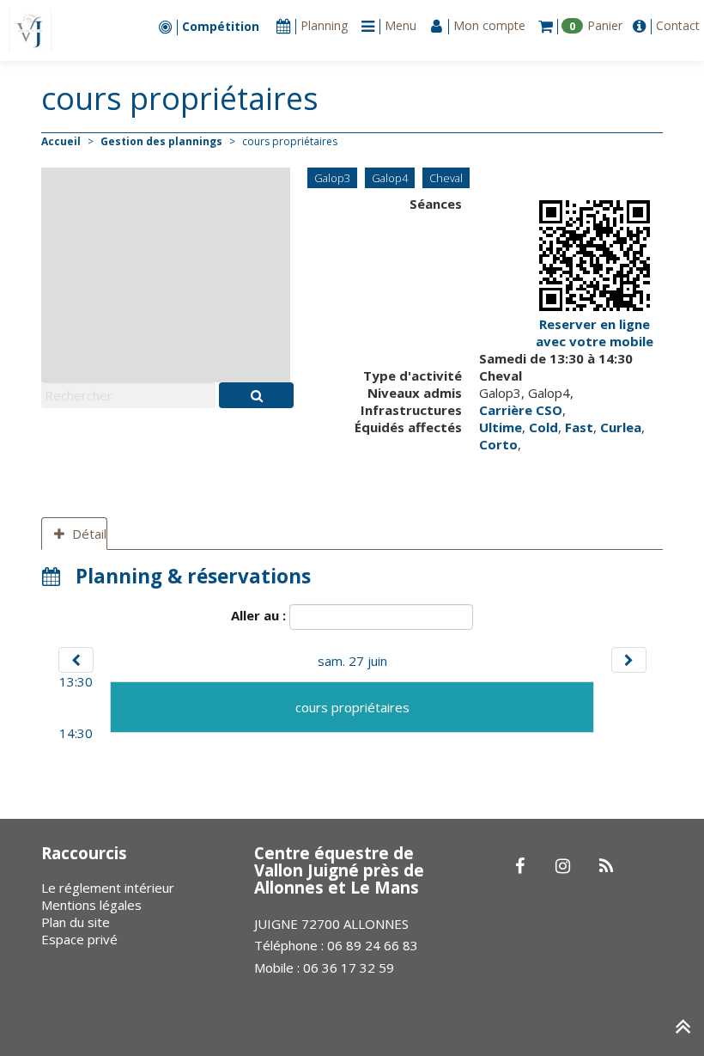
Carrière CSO (520, 409)
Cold (543, 427)
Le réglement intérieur (107, 887)
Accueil (61, 141)
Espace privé (79, 939)
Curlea (620, 427)
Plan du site (75, 922)
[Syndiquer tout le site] (605, 867)
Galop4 (390, 178)
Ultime (500, 427)
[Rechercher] (256, 395)
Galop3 (332, 178)
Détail (89, 533)
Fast (579, 427)
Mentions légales (91, 904)
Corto (498, 444)
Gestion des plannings (161, 141)
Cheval (446, 178)
